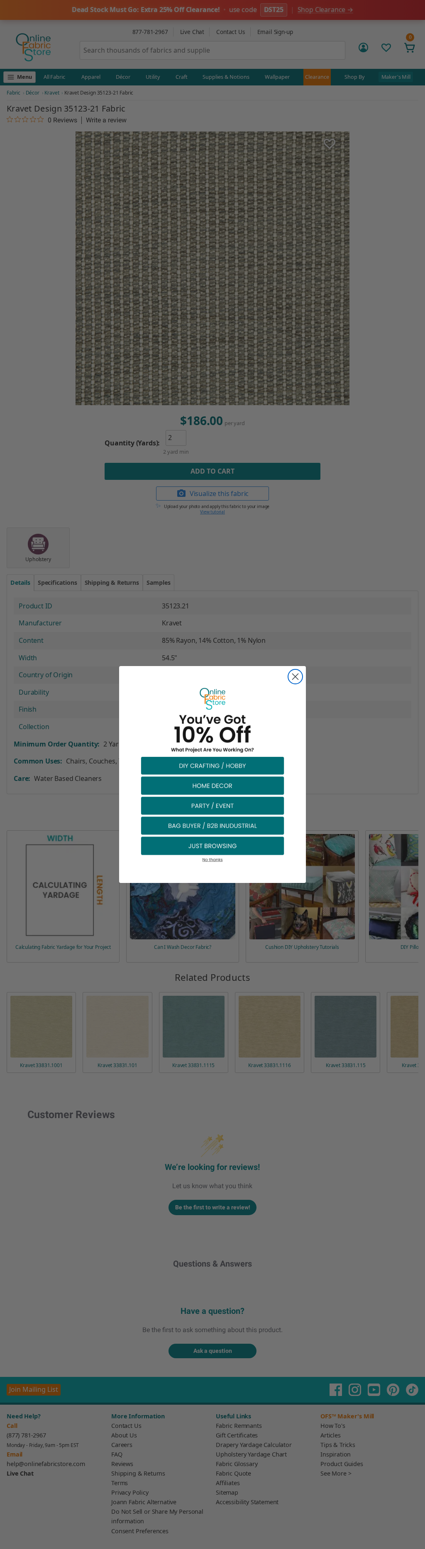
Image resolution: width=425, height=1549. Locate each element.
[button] (212, 765)
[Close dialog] (295, 676)
